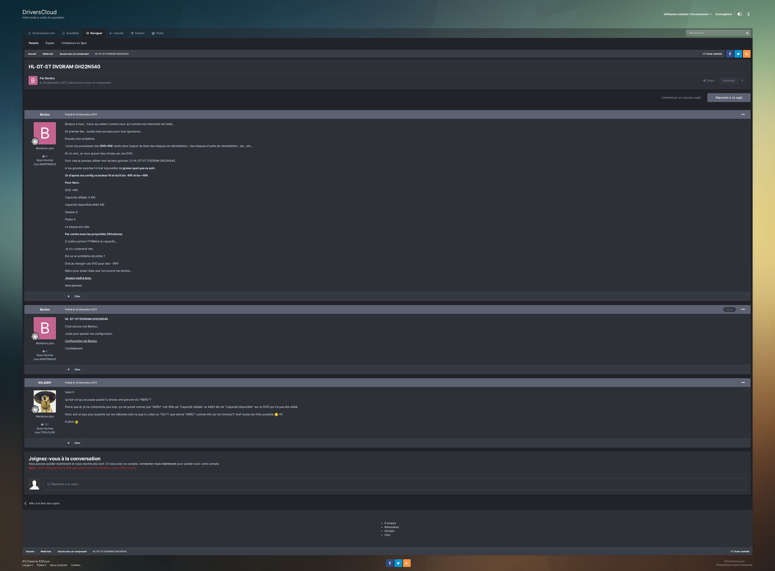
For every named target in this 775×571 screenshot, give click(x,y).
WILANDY (44, 382)
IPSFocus (44, 561)
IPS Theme (28, 561)
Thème (41, 565)
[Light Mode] (748, 14)
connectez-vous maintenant (157, 463)
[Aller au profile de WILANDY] (45, 401)
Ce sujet (734, 32)
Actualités (72, 33)
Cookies (75, 565)
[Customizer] (739, 14)
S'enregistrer (723, 14)
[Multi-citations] (68, 296)
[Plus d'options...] (743, 114)
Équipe (50, 43)
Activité (118, 33)
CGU (387, 535)
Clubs (159, 33)
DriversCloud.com (43, 33)
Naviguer (96, 33)
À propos (390, 523)
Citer (77, 296)
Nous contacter (58, 565)
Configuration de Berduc (81, 341)
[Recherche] (747, 33)
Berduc (50, 78)
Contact (389, 530)
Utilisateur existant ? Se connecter (687, 14)
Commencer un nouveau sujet (681, 97)
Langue (26, 565)
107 (46, 424)
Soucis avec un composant (93, 82)
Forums (33, 43)
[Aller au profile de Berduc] (33, 80)
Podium (139, 33)
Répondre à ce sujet (729, 97)
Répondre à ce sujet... (65, 484)
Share (710, 80)
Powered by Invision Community (734, 564)
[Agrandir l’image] (276, 414)
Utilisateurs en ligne (74, 43)
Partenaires (391, 527)
